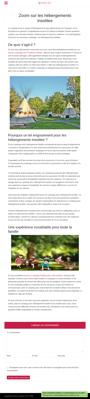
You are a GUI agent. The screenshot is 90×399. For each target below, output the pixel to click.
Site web (61, 356)
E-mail (35, 356)
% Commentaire (13, 332)
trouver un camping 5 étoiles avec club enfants (42, 276)
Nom (9, 356)
